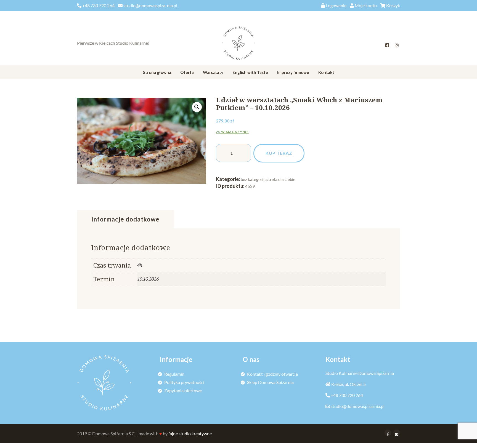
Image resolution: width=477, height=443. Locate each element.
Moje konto (366, 5)
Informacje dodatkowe (125, 219)
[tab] (125, 219)
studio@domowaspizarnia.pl (358, 406)
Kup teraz (279, 153)
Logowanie (336, 5)
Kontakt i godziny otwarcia (272, 374)
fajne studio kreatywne (190, 433)
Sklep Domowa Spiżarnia (270, 382)
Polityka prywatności (184, 382)
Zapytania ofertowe (183, 390)
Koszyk (393, 5)
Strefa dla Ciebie (280, 179)
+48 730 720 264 (347, 395)
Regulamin (174, 374)
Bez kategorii (252, 179)
